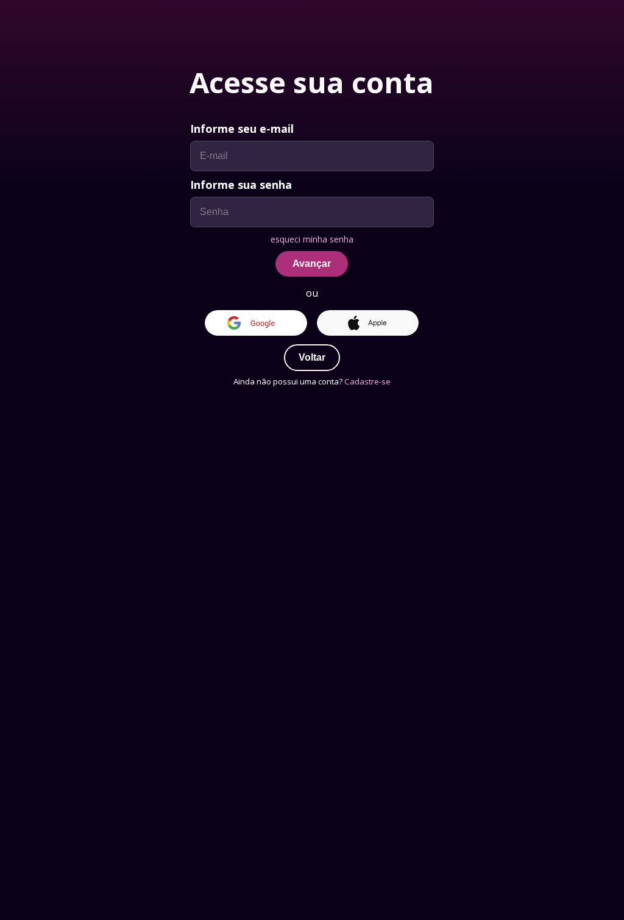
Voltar (312, 357)
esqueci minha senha (312, 239)
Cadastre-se (367, 381)
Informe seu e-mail (242, 128)
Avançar (311, 263)
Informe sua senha (241, 184)
